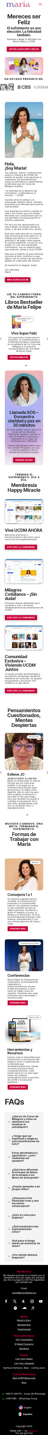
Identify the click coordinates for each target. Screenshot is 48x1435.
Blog (24, 1382)
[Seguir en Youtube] (40, 1301)
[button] (24, 1121)
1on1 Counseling (24, 1339)
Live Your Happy (24, 1358)
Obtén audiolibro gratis (24, 49)
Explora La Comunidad (21, 547)
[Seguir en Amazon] (23, 1301)
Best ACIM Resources (24, 1378)
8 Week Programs (24, 1344)
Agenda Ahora (24, 460)
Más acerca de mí (17, 279)
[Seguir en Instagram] (32, 1301)
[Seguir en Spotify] (15, 1308)
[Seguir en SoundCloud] (24, 1308)
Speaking (24, 1348)
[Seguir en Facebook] (6, 1301)
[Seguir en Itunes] (32, 1308)
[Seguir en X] (14, 1301)
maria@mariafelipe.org (24, 1293)
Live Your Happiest (24, 1363)
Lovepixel (33, 1430)
